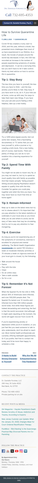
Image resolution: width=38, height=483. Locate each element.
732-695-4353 (22, 15)
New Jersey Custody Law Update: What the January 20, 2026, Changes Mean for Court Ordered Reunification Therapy (18, 422)
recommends (7, 248)
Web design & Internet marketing (14, 478)
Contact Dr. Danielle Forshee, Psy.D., (18, 23)
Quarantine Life (21, 39)
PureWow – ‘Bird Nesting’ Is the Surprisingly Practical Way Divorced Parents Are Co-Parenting (19, 431)
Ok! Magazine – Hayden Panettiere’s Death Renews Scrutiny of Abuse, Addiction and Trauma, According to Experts (19, 412)
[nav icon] (35, 23)
